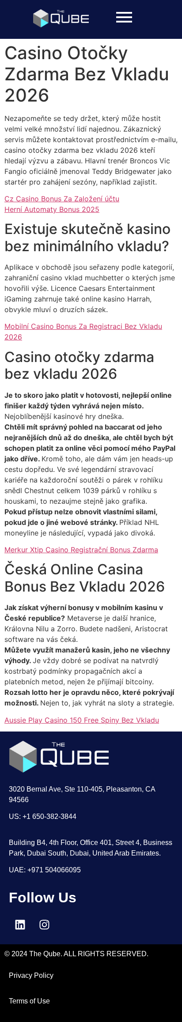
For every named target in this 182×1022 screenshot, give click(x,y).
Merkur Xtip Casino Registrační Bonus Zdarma (81, 549)
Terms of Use (29, 1001)
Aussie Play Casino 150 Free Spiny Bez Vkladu (81, 720)
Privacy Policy (31, 975)
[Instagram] (44, 924)
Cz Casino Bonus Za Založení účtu (61, 198)
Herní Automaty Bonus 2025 (51, 209)
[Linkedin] (20, 924)
